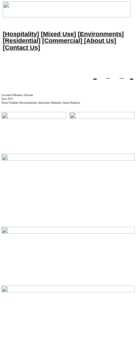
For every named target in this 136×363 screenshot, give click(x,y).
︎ (122, 76)
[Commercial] (63, 40)
